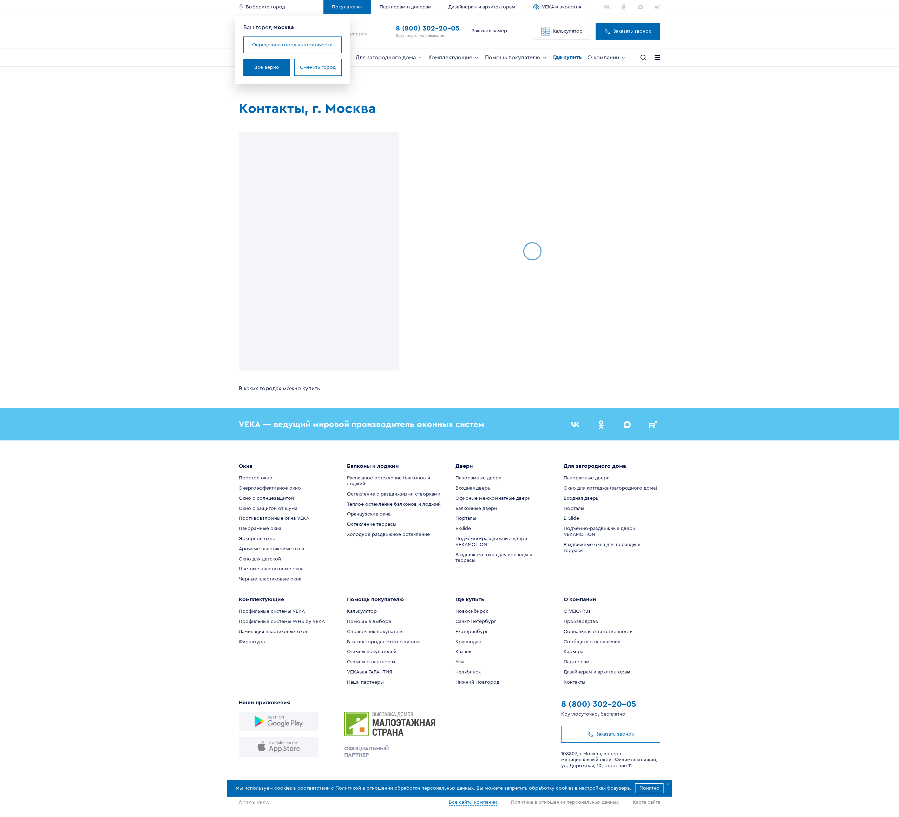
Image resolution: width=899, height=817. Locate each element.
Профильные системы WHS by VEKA (282, 621)
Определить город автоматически (292, 44)
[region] (319, 251)
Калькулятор (568, 31)
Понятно (649, 788)
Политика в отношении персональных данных (565, 802)
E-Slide (463, 528)
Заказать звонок (632, 31)
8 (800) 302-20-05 (427, 28)
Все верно (266, 67)
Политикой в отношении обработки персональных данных (404, 788)
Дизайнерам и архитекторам (481, 7)
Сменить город (318, 67)
